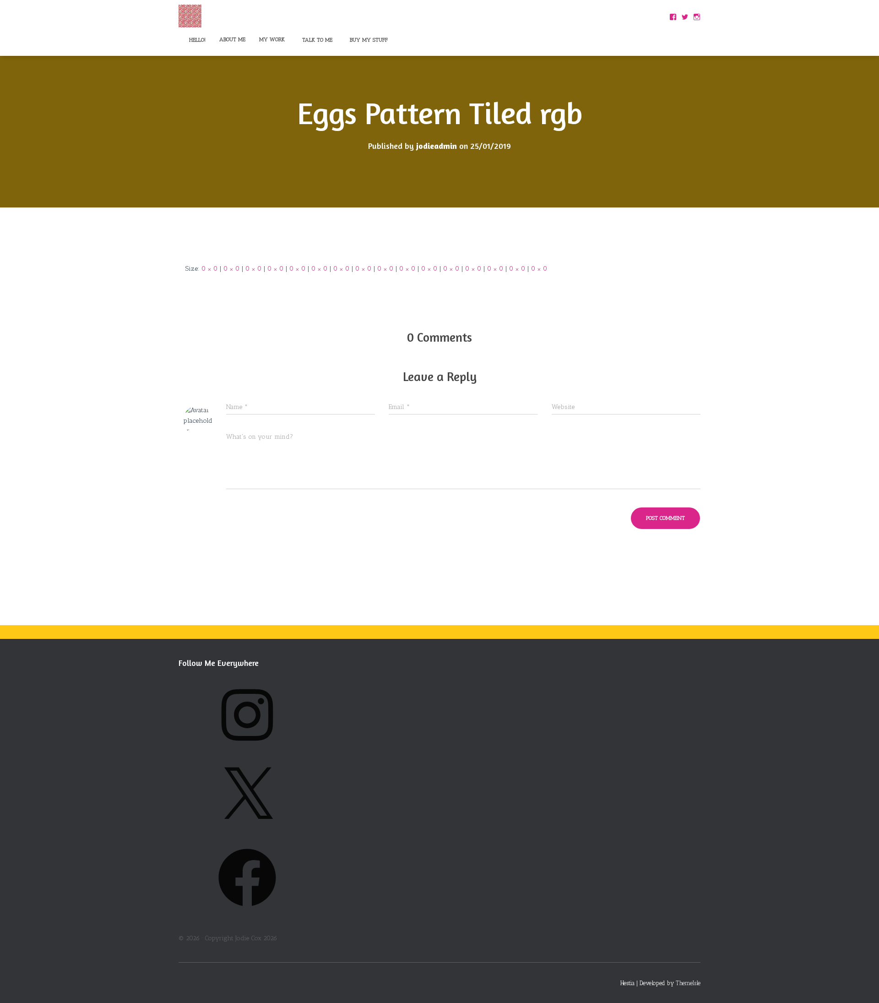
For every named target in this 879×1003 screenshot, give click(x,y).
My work (272, 39)
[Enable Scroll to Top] (861, 984)
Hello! (196, 40)
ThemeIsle (688, 983)
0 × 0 (209, 269)
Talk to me (316, 40)
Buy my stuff (368, 40)
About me (232, 39)
